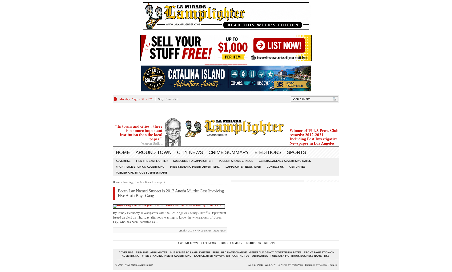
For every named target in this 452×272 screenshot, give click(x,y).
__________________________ (226, 63)
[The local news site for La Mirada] (226, 127)
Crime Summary (229, 152)
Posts (260, 264)
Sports (296, 152)
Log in (252, 264)
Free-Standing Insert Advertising (195, 166)
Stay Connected (168, 99)
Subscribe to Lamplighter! (193, 160)
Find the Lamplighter (152, 160)
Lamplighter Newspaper (243, 166)
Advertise (123, 160)
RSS (326, 255)
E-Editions (267, 152)
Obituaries (297, 166)
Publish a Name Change (236, 160)
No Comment (204, 230)
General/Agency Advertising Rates (285, 160)
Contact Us (275, 166)
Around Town (153, 152)
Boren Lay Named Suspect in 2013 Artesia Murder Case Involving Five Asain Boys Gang (171, 193)
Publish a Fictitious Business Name (141, 172)
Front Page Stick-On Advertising (140, 166)
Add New (270, 264)
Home (123, 152)
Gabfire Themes (328, 264)
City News (190, 152)
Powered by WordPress (290, 264)
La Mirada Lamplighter (139, 264)
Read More (220, 230)
